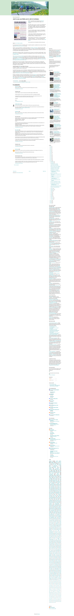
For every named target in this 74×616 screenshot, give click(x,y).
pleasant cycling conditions (56, 489)
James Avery (17, 86)
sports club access (51, 562)
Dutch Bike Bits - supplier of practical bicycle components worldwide (55, 385)
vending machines (58, 564)
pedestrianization (51, 533)
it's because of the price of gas (54, 331)
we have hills (51, 328)
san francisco (59, 597)
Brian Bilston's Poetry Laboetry (54, 435)
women (53, 548)
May (51, 194)
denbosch (52, 498)
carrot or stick (51, 482)
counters (53, 569)
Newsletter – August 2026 (53, 436)
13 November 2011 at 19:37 (19, 141)
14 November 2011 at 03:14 (19, 153)
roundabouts (51, 500)
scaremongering (51, 317)
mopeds (56, 531)
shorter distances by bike (57, 500)
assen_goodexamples (52, 466)
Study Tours (35, 74)
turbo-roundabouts (52, 547)
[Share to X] (23, 80)
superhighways (53, 487)
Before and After (51, 246)
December (52, 161)
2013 (51, 158)
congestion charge (59, 585)
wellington (51, 602)
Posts (51, 378)
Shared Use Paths (51, 307)
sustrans (50, 506)
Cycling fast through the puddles (55, 167)
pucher (53, 522)
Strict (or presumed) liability (53, 313)
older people (55, 505)
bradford (51, 568)
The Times (54, 549)
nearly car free (58, 544)
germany (50, 503)
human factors (59, 508)
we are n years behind (54, 565)
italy (52, 590)
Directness (50, 248)
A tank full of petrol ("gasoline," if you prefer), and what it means (57, 132)
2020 (51, 150)
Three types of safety (57, 138)
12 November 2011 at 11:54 (19, 113)
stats (58, 470)
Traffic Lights (51, 249)
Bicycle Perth (52, 400)
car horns (50, 584)
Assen (57, 275)
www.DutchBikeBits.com (53, 423)
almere (50, 581)
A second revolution (51, 211)
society (59, 493)
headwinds (59, 541)
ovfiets (50, 574)
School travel (51, 269)
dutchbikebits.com (51, 484)
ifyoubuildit (59, 485)
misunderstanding (51, 531)
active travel (52, 580)
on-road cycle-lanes (52, 516)
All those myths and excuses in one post (56, 72)
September (52, 189)
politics (59, 505)
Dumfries (33, 76)
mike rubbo (57, 530)
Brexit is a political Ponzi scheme (54, 456)
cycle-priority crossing (58, 569)
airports (56, 580)
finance (50, 515)
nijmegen (50, 558)
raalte (49, 575)
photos (56, 471)
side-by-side (58, 510)
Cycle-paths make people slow (54, 333)
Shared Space (51, 303)
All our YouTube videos (53, 384)
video (52, 462)
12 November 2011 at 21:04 (19, 127)
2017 (51, 153)
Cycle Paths (50, 237)
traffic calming (55, 546)
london (58, 473)
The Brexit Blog (52, 442)
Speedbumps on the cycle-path (55, 168)
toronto (50, 564)
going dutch (50, 488)
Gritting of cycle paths (52, 262)
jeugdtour (60, 542)
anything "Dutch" (53, 301)
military (59, 557)
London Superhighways (52, 351)
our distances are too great (53, 329)
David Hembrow (52, 445)
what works (54, 464)
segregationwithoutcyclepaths (53, 480)
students (50, 511)
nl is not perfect (53, 472)
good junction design (53, 508)
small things (51, 473)
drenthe (50, 475)
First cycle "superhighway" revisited (55, 181)
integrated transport (54, 476)
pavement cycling (57, 532)
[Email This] (21, 80)
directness (58, 469)
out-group (59, 509)
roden (58, 596)
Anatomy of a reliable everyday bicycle (54, 285)
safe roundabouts (58, 516)
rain (59, 533)
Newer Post (14, 171)
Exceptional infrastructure (52, 258)
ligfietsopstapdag (51, 592)
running (56, 597)
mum (58, 520)
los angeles (55, 520)
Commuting (50, 283)
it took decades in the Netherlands (54, 330)
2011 (51, 160)
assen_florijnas (51, 536)
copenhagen (53, 528)
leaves (52, 557)
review (59, 479)
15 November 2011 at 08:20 (19, 163)
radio (55, 595)
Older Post (44, 171)
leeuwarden (58, 591)
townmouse (16, 111)
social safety (59, 482)
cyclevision (50, 554)
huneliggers (51, 478)
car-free (58, 537)
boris (59, 491)
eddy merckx (56, 587)
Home (29, 171)
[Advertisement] (29, 168)
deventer (59, 528)
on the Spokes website (19, 43)
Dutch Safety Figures (52, 218)
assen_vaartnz (52, 507)
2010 (51, 200)
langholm (54, 591)
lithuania (55, 592)
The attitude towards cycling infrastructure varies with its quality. (57, 79)
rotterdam (59, 575)
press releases (51, 490)
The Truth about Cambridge (53, 344)
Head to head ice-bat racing (54, 165)
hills (52, 515)
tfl (49, 485)
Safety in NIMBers (52, 433)
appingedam (55, 581)
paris (55, 558)
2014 (51, 157)
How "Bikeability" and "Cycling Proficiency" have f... (55, 184)
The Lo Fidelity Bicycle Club (54, 405)
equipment (60, 570)
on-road (59, 573)
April (51, 195)
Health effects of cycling (52, 278)
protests (59, 574)
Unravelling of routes (52, 242)
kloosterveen (51, 504)
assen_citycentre (58, 501)
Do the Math (52, 432)
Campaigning (51, 228)
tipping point (58, 600)
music (60, 504)
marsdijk (50, 544)
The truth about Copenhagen (56, 103)
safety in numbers (57, 560)
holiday (55, 488)
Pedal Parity (52, 396)
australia (58, 487)
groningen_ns (55, 541)
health (54, 499)
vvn (49, 565)
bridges (54, 494)
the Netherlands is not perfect (53, 302)
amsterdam (54, 491)
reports (20, 67)
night (51, 505)
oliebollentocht (55, 573)
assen (50, 461)
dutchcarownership (51, 514)
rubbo (53, 597)
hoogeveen (50, 542)
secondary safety (58, 576)
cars (49, 470)
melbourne (53, 544)
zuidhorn (55, 579)
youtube (54, 602)
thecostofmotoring (55, 563)
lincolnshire (55, 557)
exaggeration (58, 492)
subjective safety (16, 54)
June (51, 193)
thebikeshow (54, 600)
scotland (53, 576)
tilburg (59, 563)
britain (57, 462)
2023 (51, 146)
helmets (58, 499)
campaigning (51, 471)
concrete (50, 569)
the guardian (55, 511)
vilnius (57, 601)
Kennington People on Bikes (54, 407)
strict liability (56, 562)
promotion (56, 478)
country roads (54, 553)
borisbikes (50, 537)
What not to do (51, 296)
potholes (58, 559)
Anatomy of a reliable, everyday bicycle (57, 109)
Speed (50, 288)
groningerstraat (57, 503)
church (53, 584)
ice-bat (57, 542)
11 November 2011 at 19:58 (19, 88)
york (58, 565)
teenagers (54, 506)
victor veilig (54, 601)
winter (60, 471)
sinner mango (56, 467)
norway (59, 531)
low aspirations (56, 504)
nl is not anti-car (52, 509)
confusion (54, 585)
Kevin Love (16, 149)
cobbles (57, 584)
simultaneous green (53, 517)
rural (58, 477)
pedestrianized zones (52, 312)
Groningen (53, 275)
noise (56, 509)
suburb (59, 496)
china (59, 552)
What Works (50, 233)
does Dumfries (21, 77)
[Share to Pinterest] (25, 80)
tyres (56, 547)
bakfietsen (59, 536)
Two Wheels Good (52, 412)
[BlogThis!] (22, 80)
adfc (60, 565)
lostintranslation (58, 484)
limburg (57, 543)
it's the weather (52, 332)
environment (52, 492)
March (52, 196)
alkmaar (59, 580)
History (50, 243)
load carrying (58, 515)
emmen (59, 587)
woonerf (56, 548)
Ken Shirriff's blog (52, 438)
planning (54, 463)
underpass (58, 512)
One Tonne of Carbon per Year (54, 448)
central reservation (54, 552)
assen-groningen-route (55, 526)
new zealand (53, 521)
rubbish (50, 576)
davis (59, 586)
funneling (51, 541)
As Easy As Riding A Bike (54, 398)
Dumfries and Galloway (34, 47)
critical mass (58, 553)
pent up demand (15, 53)
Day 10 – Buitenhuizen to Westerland (54, 421)
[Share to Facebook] (24, 80)
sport (59, 517)
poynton (52, 595)
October (52, 188)
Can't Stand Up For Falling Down (54, 414)
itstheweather (50, 530)
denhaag (53, 570)
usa (56, 485)
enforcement (58, 514)
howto (55, 495)
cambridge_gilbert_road (57, 568)
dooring (50, 587)
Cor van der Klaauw (51, 525)
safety (59, 472)
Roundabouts (51, 253)
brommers (54, 537)
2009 (51, 201)
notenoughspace (51, 532)
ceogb (54, 538)
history (55, 477)
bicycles (54, 470)
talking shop (52, 501)
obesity (57, 521)
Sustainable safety (51, 221)
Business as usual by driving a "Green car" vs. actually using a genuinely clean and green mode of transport (57, 125)
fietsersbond (50, 493)
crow (56, 528)
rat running (57, 522)
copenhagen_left (52, 586)
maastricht (59, 592)
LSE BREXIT (52, 455)
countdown (56, 586)
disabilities (58, 538)
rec (57, 595)
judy (55, 482)
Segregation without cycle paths (53, 240)
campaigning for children (55, 483)
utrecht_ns (53, 564)
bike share (57, 507)
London (50, 352)
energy (56, 498)
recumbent (57, 468)
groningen (55, 475)
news (55, 493)
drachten (53, 587)
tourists (50, 601)
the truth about (51, 546)
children (50, 468)
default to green (55, 554)
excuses (60, 475)
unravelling (52, 485)
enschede (56, 570)
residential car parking (54, 575)
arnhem (59, 581)
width (49, 548)
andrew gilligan (57, 525)
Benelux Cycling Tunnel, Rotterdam (55, 166)
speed (50, 494)
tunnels (54, 512)
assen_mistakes (59, 506)
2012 (51, 159)
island (49, 590)
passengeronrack (54, 574)
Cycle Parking (51, 273)
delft (50, 570)
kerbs (49, 591)
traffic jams (59, 546)
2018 (51, 152)
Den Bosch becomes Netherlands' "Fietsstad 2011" (55, 171)
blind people (54, 527)
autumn (55, 536)
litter (59, 543)
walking (60, 601)
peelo (57, 558)
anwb (52, 581)
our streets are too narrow (53, 326)
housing (54, 542)
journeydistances (52, 543)
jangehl (54, 590)
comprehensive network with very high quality (22, 72)
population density (54, 559)
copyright (50, 553)
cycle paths (58, 461)
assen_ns (60, 526)
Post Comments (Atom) (20, 172)
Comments (51, 380)
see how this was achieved (22, 78)
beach (51, 527)
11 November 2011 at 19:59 (19, 101)
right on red (54, 596)
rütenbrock (52, 560)
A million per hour (51, 224)
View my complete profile (52, 608)
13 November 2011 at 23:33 (19, 146)
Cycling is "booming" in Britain (53, 334)
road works (54, 479)
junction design (58, 590)
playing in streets (56, 533)
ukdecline (59, 547)
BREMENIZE (52, 394)
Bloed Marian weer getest (53, 430)
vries (52, 579)
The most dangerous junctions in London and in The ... (55, 178)
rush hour (54, 496)
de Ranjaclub (52, 429)
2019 (51, 151)
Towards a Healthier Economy (25, 107)
